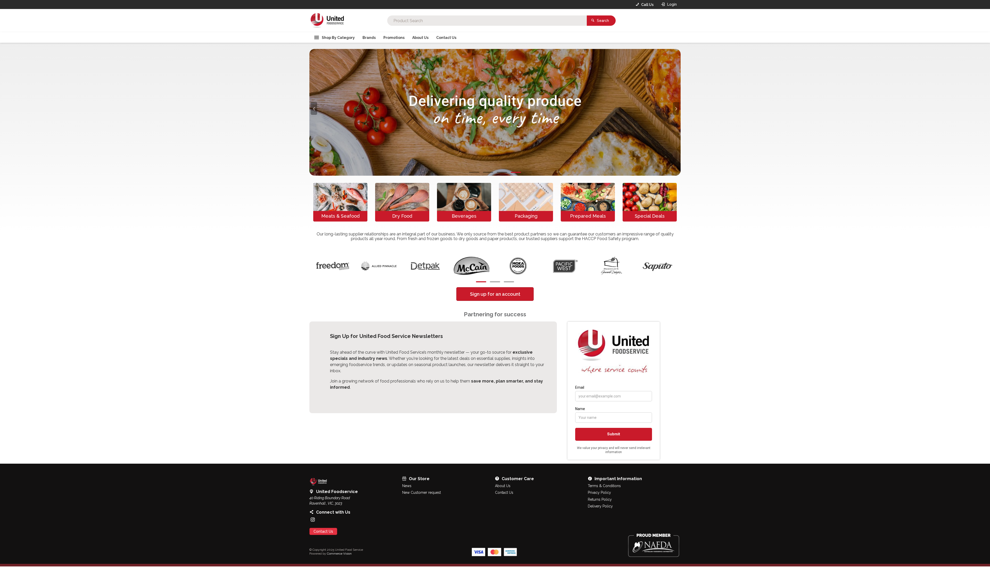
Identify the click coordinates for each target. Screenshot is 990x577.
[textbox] (487, 20)
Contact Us (323, 553)
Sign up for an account (495, 316)
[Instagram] (312, 541)
